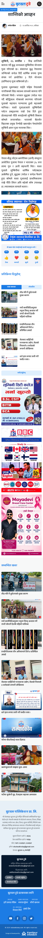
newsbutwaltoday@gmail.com (21, 866)
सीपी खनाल (34, 902)
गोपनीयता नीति (11, 882)
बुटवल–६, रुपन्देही (24, 850)
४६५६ (29, 836)
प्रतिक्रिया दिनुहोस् (10, 274)
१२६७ (28, 839)
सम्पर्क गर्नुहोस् (20, 877)
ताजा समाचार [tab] (11, 287)
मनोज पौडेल (12, 26)
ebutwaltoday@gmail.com (23, 847)
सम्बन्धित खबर (9, 565)
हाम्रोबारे (9, 877)
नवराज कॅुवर (23, 902)
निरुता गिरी (17, 910)
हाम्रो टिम (27, 909)
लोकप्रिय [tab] (32, 287)
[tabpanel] (21, 333)
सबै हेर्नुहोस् (21, 373)
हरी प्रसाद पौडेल (10, 902)
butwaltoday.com (17, 927)
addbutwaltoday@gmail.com (21, 872)
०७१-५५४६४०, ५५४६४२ (23, 843)
